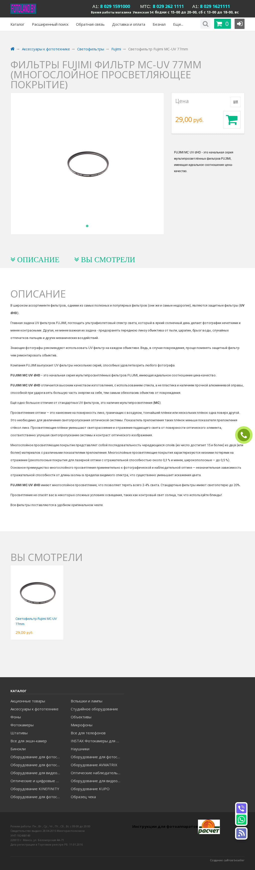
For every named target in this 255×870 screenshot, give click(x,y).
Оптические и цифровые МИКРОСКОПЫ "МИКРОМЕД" (37, 780)
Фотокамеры (22, 724)
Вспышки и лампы (86, 700)
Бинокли (18, 748)
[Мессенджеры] (241, 833)
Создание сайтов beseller (227, 860)
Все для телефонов (88, 732)
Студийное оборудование (94, 708)
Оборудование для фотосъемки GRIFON (37, 764)
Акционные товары (27, 700)
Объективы (81, 716)
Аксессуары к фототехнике (34, 708)
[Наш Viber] (241, 808)
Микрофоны (81, 724)
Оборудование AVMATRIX (94, 764)
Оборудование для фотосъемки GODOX (97, 756)
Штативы (19, 732)
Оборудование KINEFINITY (34, 788)
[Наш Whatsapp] (241, 820)
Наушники (80, 748)
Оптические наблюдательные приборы (97, 772)
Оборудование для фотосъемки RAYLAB (37, 796)
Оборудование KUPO (90, 788)
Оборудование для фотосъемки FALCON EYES (37, 756)
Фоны (15, 716)
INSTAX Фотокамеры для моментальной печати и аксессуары (97, 740)
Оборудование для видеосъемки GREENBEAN (37, 772)
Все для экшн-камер (28, 740)
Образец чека (83, 796)
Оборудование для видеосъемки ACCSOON (97, 780)
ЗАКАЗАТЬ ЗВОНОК (246, 435)
